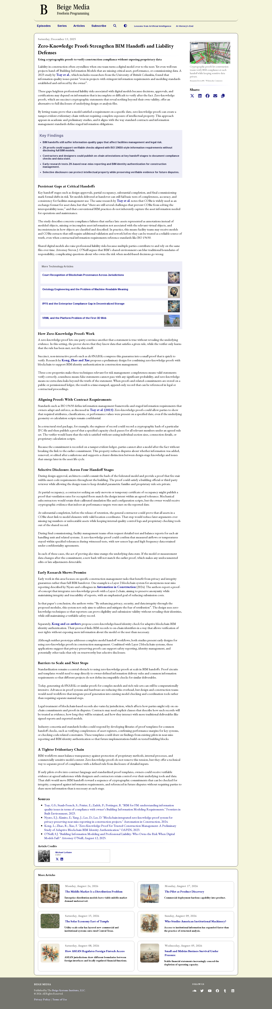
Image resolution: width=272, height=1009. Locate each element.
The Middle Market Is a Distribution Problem (93, 891)
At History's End (184, 26)
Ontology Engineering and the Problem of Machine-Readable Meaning (85, 289)
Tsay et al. (63, 75)
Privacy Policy (42, 999)
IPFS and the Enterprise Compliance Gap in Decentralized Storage (83, 303)
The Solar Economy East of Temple (87, 921)
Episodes (44, 25)
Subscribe (98, 25)
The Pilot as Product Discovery (184, 891)
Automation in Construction (116, 587)
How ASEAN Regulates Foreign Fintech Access (95, 951)
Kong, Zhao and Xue (76, 360)
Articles (79, 25)
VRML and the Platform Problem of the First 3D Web (74, 318)
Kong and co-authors (66, 624)
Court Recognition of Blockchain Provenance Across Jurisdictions (83, 275)
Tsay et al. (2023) (101, 410)
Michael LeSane (63, 852)
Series (62, 25)
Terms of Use (59, 999)
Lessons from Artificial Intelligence (152, 26)
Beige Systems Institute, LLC (68, 990)
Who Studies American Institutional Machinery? (195, 921)
